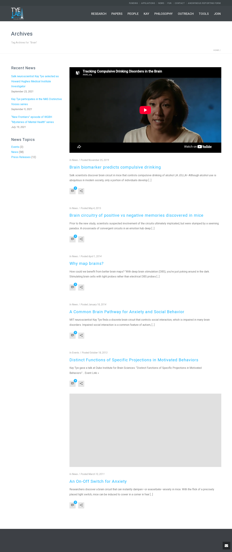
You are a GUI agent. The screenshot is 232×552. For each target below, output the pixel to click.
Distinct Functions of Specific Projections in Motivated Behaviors (133, 360)
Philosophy (163, 13)
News (14, 152)
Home (216, 50)
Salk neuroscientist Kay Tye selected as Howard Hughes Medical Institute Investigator (35, 81)
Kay (146, 13)
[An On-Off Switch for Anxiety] (145, 430)
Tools (204, 13)
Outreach (186, 13)
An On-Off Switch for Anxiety (98, 481)
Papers (116, 13)
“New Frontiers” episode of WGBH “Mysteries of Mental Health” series (32, 119)
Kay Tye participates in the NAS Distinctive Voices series (36, 101)
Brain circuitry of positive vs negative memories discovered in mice (136, 215)
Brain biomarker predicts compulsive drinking (115, 167)
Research (98, 13)
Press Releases (21, 157)
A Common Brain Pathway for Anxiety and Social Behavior (126, 311)
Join (217, 13)
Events (15, 147)
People (133, 13)
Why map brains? (86, 263)
